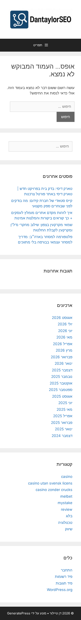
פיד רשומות (63, 576)
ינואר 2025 (63, 429)
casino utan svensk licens (50, 483)
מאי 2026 (64, 337)
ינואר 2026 (63, 363)
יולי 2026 (65, 324)
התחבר (66, 570)
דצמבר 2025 (62, 370)
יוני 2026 (65, 331)
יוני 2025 (65, 403)
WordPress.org (59, 590)
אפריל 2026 (62, 344)
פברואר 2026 (61, 357)
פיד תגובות (64, 583)
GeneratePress (18, 613)
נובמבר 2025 (61, 376)
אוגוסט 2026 (62, 317)
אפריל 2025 (62, 416)
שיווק (68, 529)
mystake (65, 503)
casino (66, 476)
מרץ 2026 (64, 350)
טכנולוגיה (65, 522)
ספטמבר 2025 (60, 390)
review (66, 509)
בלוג (69, 516)
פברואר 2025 (61, 422)
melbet (66, 496)
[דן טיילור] (40, 19)
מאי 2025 (64, 409)
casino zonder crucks (54, 490)
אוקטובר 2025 (61, 383)
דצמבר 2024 (62, 436)
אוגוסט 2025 (62, 396)
